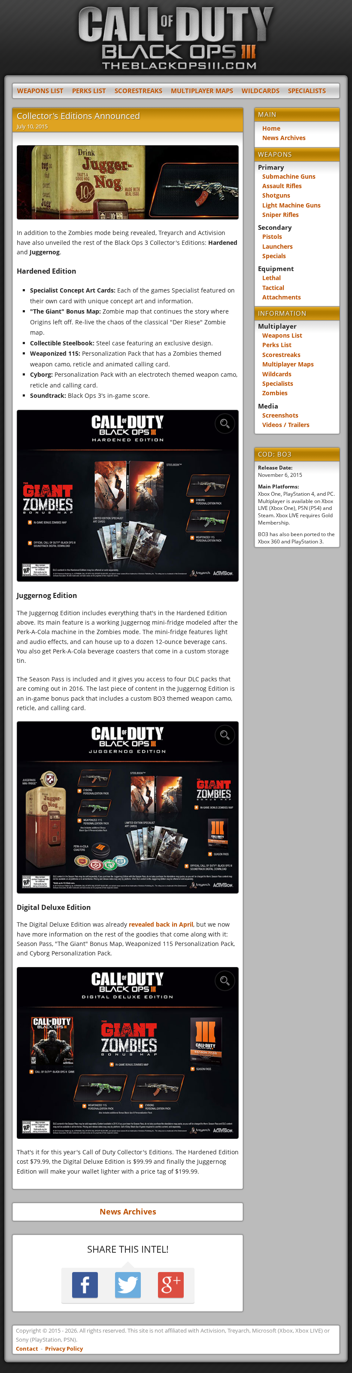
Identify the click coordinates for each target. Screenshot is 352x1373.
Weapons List (40, 90)
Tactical (273, 288)
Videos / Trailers (286, 425)
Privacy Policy (64, 1348)
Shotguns (276, 195)
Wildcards (260, 90)
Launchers (277, 246)
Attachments (281, 297)
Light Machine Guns (291, 205)
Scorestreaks (138, 90)
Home (271, 128)
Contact (27, 1348)
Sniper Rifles (280, 215)
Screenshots (280, 415)
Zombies (275, 393)
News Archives (128, 1211)
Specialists (307, 90)
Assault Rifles (282, 186)
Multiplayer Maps (202, 90)
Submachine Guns (289, 176)
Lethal (271, 278)
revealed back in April (161, 924)
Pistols (272, 236)
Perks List (89, 90)
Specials (274, 256)
